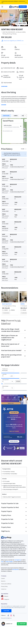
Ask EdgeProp (17, 560)
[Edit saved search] (25, 15)
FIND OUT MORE (14, 431)
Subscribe (6, 611)
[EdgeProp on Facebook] (8, 615)
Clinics (16, 115)
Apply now (11, 403)
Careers (3, 578)
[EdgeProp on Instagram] (11, 615)
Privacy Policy (4, 586)
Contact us (3, 589)
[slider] (20, 373)
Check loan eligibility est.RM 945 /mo (13, 41)
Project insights (9, 561)
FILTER (22, 149)
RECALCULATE (14, 441)
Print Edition (23, 6)
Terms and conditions (6, 584)
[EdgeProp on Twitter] (14, 615)
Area (2, 561)
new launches (15, 569)
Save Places (6, 115)
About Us (3, 581)
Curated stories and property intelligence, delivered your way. (13, 2)
